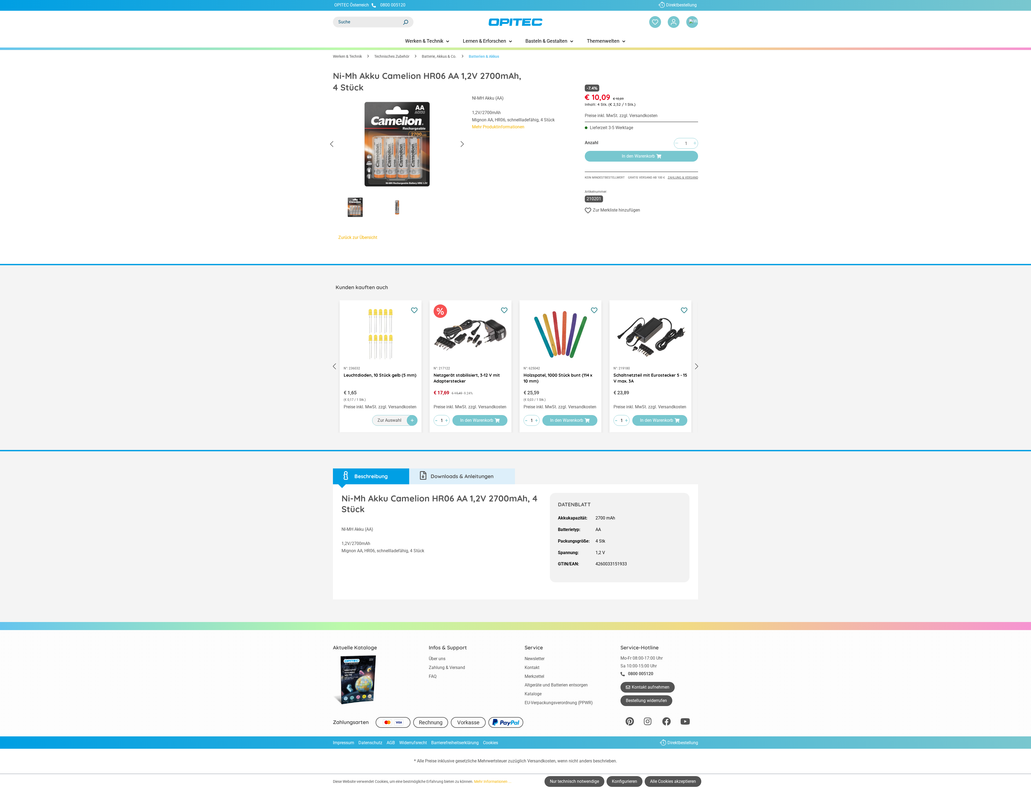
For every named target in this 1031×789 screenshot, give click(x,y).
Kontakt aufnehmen (650, 687)
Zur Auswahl (389, 420)
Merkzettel (534, 676)
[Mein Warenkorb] (692, 22)
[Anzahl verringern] (676, 143)
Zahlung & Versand (683, 177)
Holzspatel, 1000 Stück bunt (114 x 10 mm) (558, 378)
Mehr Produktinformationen (498, 126)
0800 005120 (392, 5)
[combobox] (368, 22)
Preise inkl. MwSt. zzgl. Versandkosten (621, 115)
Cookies (490, 742)
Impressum (343, 742)
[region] (397, 158)
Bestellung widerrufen (646, 700)
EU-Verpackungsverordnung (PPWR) (559, 702)
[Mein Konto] (674, 22)
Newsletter (534, 658)
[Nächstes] (462, 144)
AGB (391, 742)
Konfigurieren (624, 781)
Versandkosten (541, 760)
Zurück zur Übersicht (357, 237)
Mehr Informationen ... (492, 781)
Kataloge (533, 693)
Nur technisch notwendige (574, 781)
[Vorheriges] (332, 144)
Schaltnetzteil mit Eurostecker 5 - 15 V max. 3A (650, 378)
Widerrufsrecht (413, 742)
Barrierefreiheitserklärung (455, 742)
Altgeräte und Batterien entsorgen (556, 685)
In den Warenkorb (638, 156)
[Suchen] (405, 22)
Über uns (437, 658)
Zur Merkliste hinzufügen (616, 210)
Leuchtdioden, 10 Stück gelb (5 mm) (380, 375)
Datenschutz (370, 742)
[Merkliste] (655, 22)
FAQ (433, 676)
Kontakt (532, 667)
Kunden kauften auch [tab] (362, 287)
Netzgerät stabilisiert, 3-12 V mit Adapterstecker (467, 378)
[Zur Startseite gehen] (515, 22)
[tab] (371, 476)
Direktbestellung (681, 5)
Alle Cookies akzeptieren (673, 781)
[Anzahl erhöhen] (695, 143)
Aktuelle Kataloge (355, 647)
